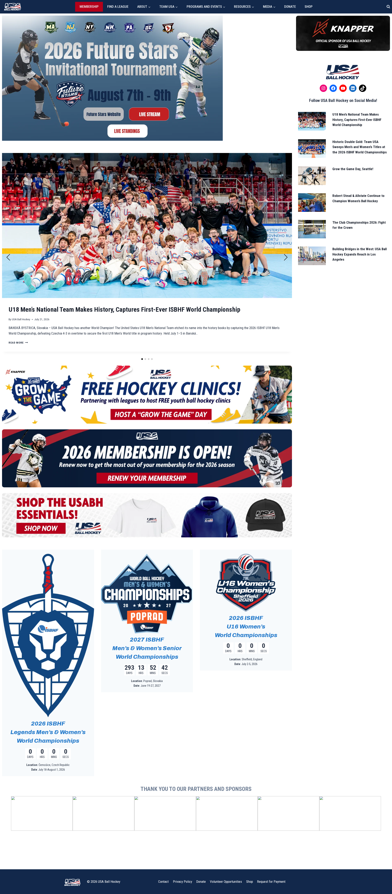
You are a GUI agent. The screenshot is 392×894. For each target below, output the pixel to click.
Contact (163, 881)
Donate (290, 6)
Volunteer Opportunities (226, 881)
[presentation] (147, 225)
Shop (309, 6)
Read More (18, 352)
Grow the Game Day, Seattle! (352, 169)
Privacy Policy (182, 881)
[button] (142, 359)
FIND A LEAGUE (117, 6)
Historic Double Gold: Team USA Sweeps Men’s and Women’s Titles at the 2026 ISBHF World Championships (359, 147)
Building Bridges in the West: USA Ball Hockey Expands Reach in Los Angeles (359, 254)
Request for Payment (271, 881)
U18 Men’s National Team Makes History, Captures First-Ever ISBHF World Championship (356, 119)
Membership (89, 6)
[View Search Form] (388, 6)
